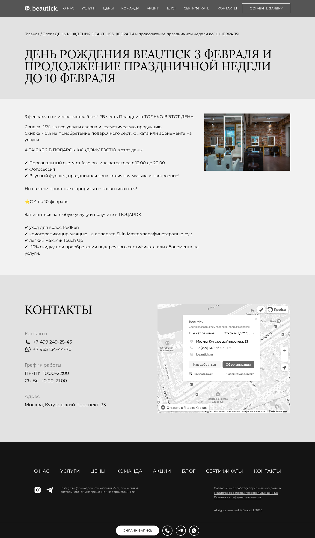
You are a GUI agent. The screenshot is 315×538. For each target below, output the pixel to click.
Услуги (89, 8)
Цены (108, 8)
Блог (171, 8)
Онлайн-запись (137, 530)
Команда (130, 8)
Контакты (227, 8)
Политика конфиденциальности (237, 497)
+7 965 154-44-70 (52, 349)
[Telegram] (181, 531)
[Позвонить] (167, 531)
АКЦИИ (153, 8)
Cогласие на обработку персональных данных (247, 488)
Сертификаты (197, 8)
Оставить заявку (266, 8)
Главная (32, 34)
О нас (68, 8)
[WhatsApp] (194, 531)
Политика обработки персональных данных (246, 492)
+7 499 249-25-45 (52, 342)
